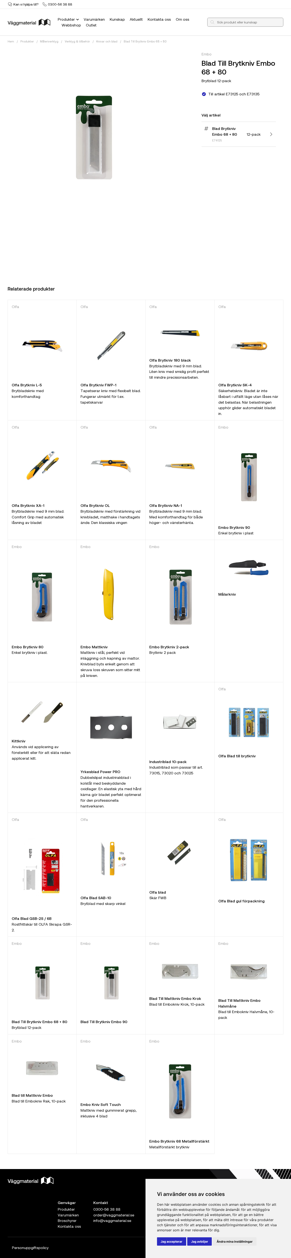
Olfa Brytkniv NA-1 (165, 505)
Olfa (15, 306)
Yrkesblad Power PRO (100, 771)
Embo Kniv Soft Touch (101, 1104)
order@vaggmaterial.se (113, 1215)
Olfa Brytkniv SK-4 (235, 384)
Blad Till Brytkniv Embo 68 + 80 (145, 41)
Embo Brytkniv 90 (234, 527)
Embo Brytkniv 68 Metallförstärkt (179, 1141)
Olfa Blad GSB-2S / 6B (32, 918)
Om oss (182, 19)
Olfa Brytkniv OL (95, 505)
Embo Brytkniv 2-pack (169, 646)
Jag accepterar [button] (171, 1241)
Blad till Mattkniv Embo (32, 1095)
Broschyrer (67, 1220)
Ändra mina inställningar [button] (235, 1241)
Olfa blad (157, 892)
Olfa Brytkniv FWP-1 (98, 384)
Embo (207, 54)
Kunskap (117, 19)
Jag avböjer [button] (199, 1241)
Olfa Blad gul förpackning (241, 901)
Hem (11, 41)
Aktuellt (136, 19)
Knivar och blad (106, 41)
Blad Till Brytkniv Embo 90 (104, 1021)
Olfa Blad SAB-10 (96, 897)
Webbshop (71, 25)
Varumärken (94, 19)
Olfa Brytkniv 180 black (170, 360)
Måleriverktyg (49, 41)
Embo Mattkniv (94, 646)
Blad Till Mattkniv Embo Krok (175, 998)
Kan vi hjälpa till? (26, 4)
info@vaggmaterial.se (112, 1220)
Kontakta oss (159, 19)
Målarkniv (227, 594)
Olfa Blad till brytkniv (237, 755)
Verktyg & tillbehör (77, 41)
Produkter (67, 19)
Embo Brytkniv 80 (27, 646)
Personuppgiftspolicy (30, 1247)
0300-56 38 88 (60, 4)
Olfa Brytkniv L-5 (27, 384)
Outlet (91, 25)
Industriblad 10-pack (168, 761)
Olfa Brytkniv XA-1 (28, 505)
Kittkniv (18, 741)
